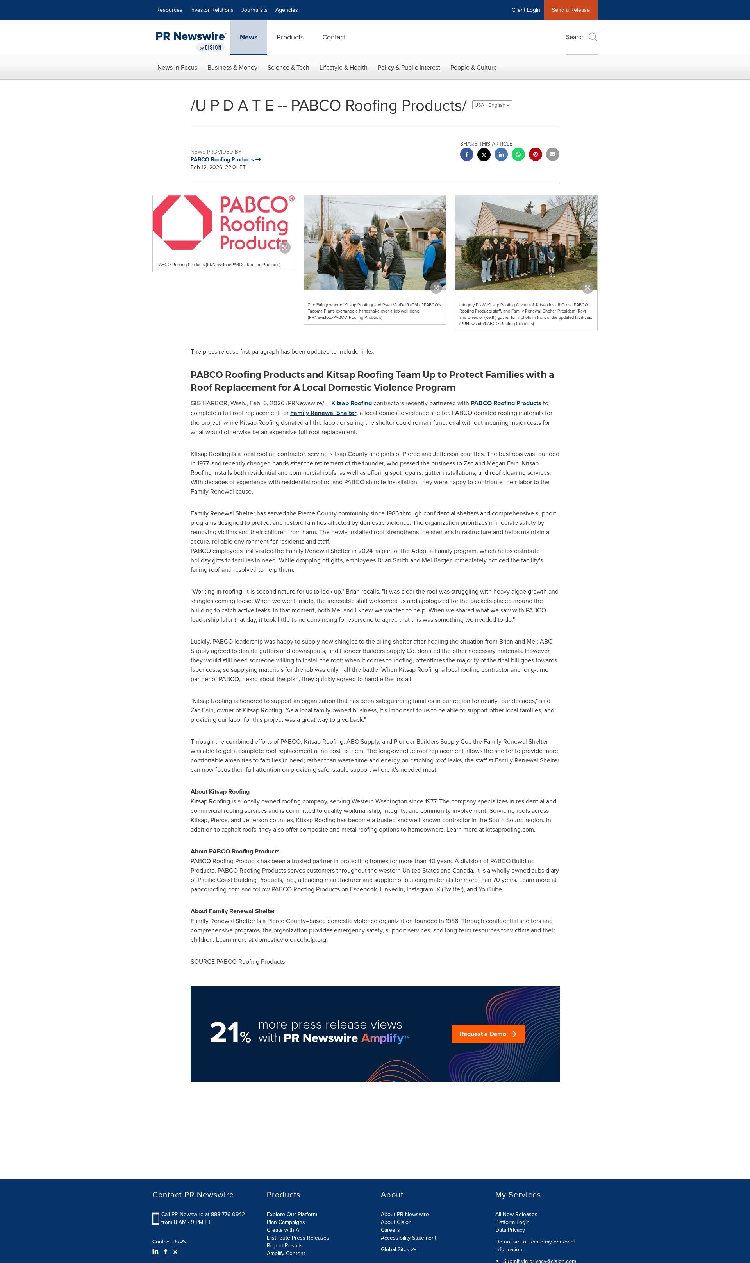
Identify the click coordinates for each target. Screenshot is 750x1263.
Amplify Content (286, 1253)
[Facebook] (165, 1251)
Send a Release (571, 10)
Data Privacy (510, 1230)
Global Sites (396, 1249)
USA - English (491, 105)
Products (290, 37)
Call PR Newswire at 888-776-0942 (203, 1214)
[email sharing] (552, 155)
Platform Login (512, 1222)
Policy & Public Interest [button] (409, 67)
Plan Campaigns (286, 1222)
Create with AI (283, 1230)
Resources (169, 10)
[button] (224, 222)
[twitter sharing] (484, 155)
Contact (334, 37)
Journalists (254, 10)
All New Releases (516, 1214)
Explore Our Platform (292, 1214)
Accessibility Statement (408, 1238)
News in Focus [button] (177, 67)
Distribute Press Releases (298, 1238)
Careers (390, 1230)
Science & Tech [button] (288, 67)
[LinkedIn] (156, 1251)
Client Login (526, 10)
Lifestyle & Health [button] (344, 67)
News (249, 37)
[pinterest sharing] (535, 155)
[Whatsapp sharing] (518, 155)
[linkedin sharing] (501, 155)
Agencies (286, 10)
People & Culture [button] (473, 67)
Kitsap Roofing (351, 403)
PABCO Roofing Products (506, 403)
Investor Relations (212, 10)
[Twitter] (175, 1251)
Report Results (285, 1245)
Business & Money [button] (232, 67)
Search (575, 36)
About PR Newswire (405, 1214)
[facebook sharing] (466, 155)
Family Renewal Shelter (323, 412)
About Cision (396, 1222)
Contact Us (166, 1241)
